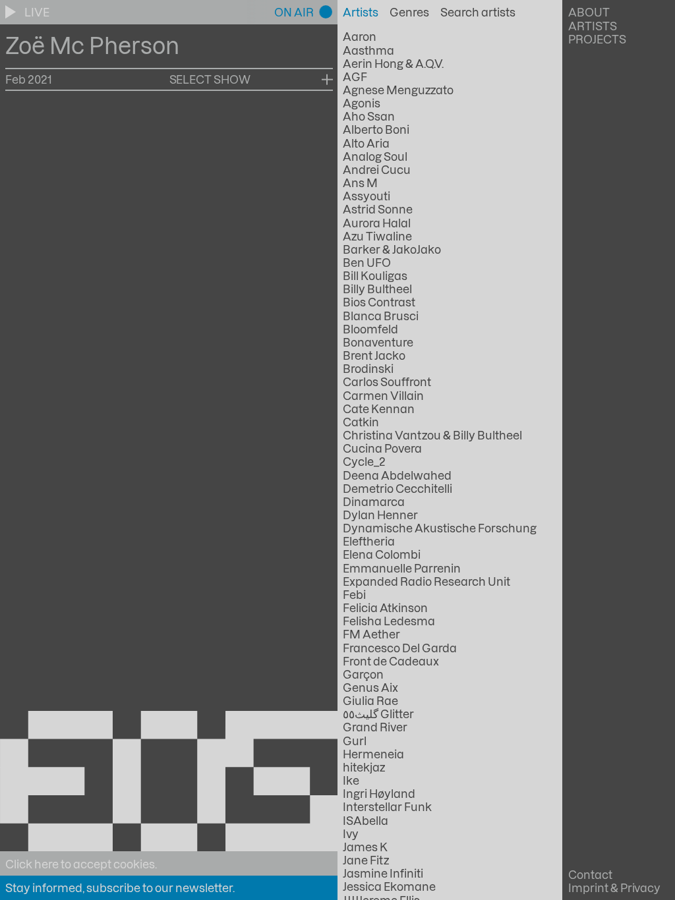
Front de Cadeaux (391, 660)
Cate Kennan (379, 408)
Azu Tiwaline (377, 235)
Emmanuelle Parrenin (402, 568)
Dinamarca (374, 501)
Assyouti (366, 195)
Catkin (361, 421)
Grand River (375, 726)
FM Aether (371, 633)
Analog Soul (375, 156)
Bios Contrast (379, 301)
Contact (590, 874)
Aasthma (368, 50)
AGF (355, 76)
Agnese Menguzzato (398, 89)
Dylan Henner (380, 514)
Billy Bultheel (377, 288)
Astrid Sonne (378, 208)
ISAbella (365, 820)
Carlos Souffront (387, 381)
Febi (354, 594)
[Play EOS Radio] (11, 11)
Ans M (360, 182)
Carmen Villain (383, 395)
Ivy (351, 833)
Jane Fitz (366, 859)
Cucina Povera (382, 448)
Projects (597, 38)
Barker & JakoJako (392, 249)
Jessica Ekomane (389, 886)
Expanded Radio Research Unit (426, 581)
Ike (351, 780)
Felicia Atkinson (385, 607)
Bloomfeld (370, 328)
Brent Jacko (374, 355)
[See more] (327, 79)
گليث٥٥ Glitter (378, 713)
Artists (592, 25)
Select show (210, 79)
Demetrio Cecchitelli (397, 488)
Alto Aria (366, 143)
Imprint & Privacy (614, 887)
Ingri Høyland (379, 793)
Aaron (359, 36)
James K (365, 846)
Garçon (363, 674)
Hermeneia (373, 753)
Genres (409, 11)
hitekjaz (364, 766)
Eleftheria (369, 541)
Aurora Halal (377, 222)
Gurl (355, 740)
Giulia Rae (370, 700)
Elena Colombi (382, 554)
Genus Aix (370, 687)
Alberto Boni (376, 129)
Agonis (361, 102)
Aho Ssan (369, 116)
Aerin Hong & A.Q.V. (393, 63)
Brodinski (368, 368)
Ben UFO (367, 262)
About (589, 11)
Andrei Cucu (377, 169)
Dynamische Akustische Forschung (439, 527)
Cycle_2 (364, 461)
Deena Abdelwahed (397, 475)
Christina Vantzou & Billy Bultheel (432, 434)
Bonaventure (378, 342)
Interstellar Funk (387, 806)
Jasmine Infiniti (383, 873)
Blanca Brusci (381, 315)
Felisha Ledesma (389, 620)
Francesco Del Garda (400, 647)
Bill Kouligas (375, 275)
